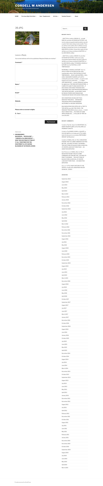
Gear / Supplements (45, 16)
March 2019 (65, 278)
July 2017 (64, 308)
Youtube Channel (66, 16)
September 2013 (66, 377)
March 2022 (65, 224)
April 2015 (64, 350)
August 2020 (65, 248)
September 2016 (66, 326)
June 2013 (64, 386)
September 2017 (66, 302)
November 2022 (66, 203)
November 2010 (66, 443)
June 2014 (64, 365)
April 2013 (64, 392)
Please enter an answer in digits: (25, 109)
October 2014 (65, 356)
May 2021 (64, 245)
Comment (18, 62)
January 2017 (65, 317)
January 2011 (65, 437)
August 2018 (65, 284)
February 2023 (65, 197)
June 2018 (64, 290)
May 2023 (64, 188)
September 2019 (66, 263)
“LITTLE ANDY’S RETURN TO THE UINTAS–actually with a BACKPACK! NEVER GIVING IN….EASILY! (73, 167)
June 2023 (64, 184)
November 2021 (66, 233)
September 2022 (66, 209)
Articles (55, 16)
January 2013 (65, 395)
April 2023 (64, 191)
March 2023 (65, 194)
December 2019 (66, 257)
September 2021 (66, 236)
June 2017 (64, 311)
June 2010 (64, 458)
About (76, 16)
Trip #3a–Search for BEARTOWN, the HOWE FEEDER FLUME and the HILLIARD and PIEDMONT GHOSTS (74, 126)
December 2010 (66, 440)
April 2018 (64, 296)
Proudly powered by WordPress (23, 482)
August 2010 (65, 452)
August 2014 (65, 359)
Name (17, 84)
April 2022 (64, 221)
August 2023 (65, 181)
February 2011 (65, 434)
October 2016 (65, 323)
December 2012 (66, 398)
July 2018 (64, 287)
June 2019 (64, 272)
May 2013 (64, 389)
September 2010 (66, 449)
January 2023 (65, 200)
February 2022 (65, 227)
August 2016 (65, 329)
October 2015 (65, 338)
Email (17, 92)
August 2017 (65, 305)
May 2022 (64, 218)
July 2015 (64, 341)
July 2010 (64, 455)
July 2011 (64, 425)
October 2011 (65, 419)
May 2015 (64, 347)
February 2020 (65, 254)
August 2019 (65, 266)
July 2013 (64, 383)
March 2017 (65, 314)
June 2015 (64, 344)
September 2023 (66, 179)
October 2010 (65, 446)
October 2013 (65, 374)
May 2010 (64, 461)
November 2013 (66, 371)
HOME (16, 16)
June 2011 (64, 428)
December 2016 (66, 320)
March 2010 (65, 467)
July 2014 (64, 362)
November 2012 (66, 401)
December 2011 (66, 416)
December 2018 (66, 281)
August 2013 (65, 380)
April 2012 (64, 410)
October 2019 (65, 260)
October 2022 (65, 206)
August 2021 (65, 239)
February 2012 (65, 413)
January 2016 (65, 335)
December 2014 (66, 353)
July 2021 (64, 242)
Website (17, 101)
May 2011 (64, 431)
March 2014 (65, 368)
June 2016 (64, 332)
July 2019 (64, 269)
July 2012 (64, 407)
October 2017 (65, 299)
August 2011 (65, 422)
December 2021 (66, 230)
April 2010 (64, 464)
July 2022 (64, 212)
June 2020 (64, 251)
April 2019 (64, 275)
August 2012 (65, 404)
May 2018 (64, 293)
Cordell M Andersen (34, 5)
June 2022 (64, 215)
